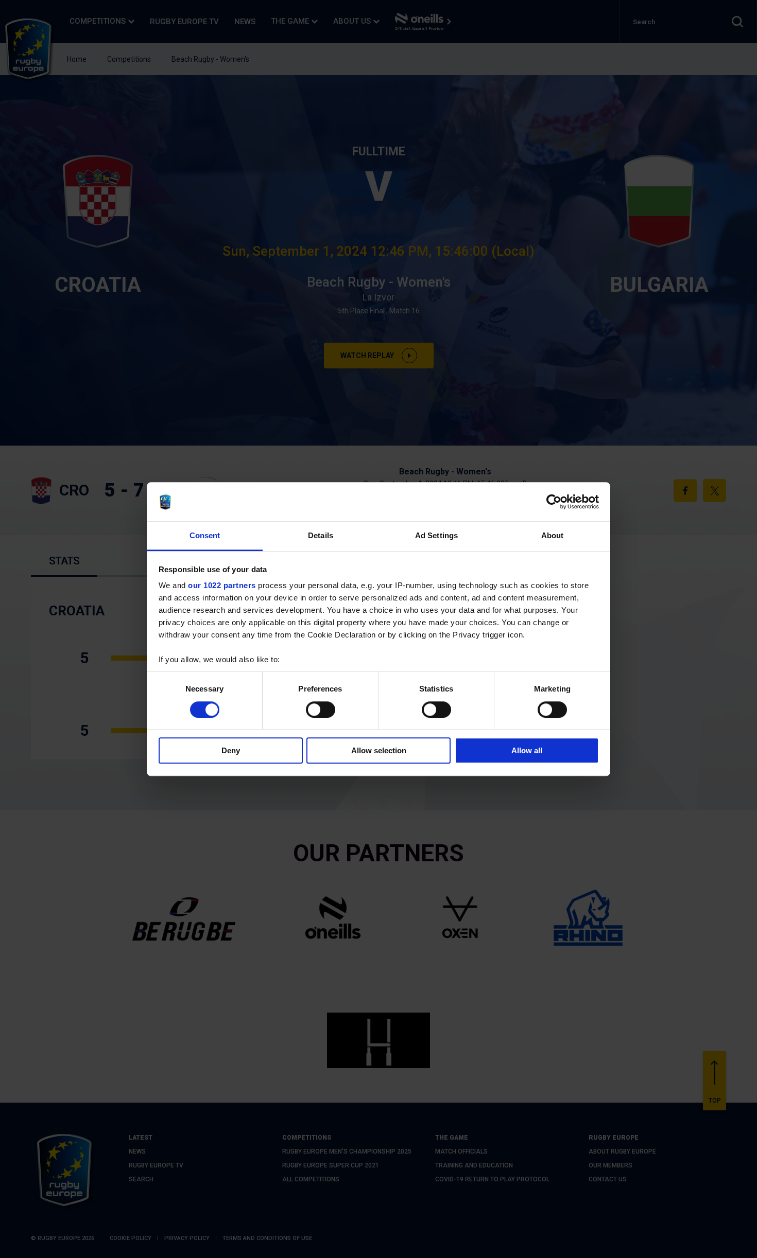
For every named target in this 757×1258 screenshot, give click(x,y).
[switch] (320, 709)
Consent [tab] (205, 535)
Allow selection (378, 750)
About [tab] (552, 535)
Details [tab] (320, 535)
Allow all (526, 750)
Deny (230, 750)
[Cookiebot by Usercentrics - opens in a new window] (554, 501)
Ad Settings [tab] (436, 535)
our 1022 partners (222, 585)
